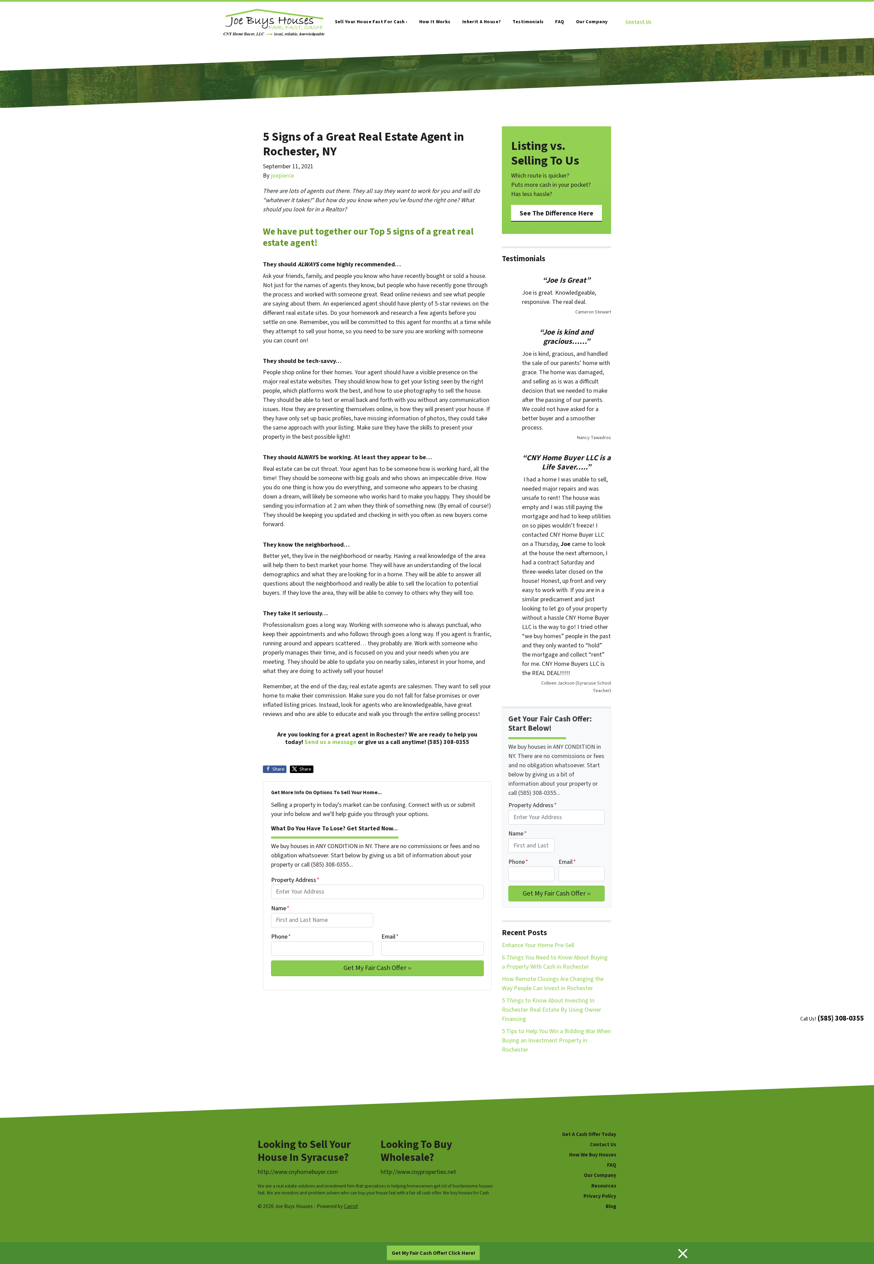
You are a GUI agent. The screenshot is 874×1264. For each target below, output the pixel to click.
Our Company (592, 21)
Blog (611, 1206)
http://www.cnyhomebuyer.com (298, 1172)
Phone (281, 936)
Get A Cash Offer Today (589, 1134)
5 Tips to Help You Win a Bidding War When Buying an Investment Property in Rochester (556, 1040)
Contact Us (638, 21)
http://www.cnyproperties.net (418, 1172)
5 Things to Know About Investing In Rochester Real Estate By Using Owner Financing (551, 1009)
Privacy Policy (599, 1196)
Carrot (351, 1206)
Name (280, 908)
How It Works (435, 21)
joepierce (282, 175)
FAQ (559, 21)
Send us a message (330, 742)
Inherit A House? (481, 21)
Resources (603, 1186)
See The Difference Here (556, 213)
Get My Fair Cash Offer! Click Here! (433, 1253)
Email (390, 936)
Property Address (295, 880)
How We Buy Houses (592, 1154)
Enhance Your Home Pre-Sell (538, 945)
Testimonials (528, 21)
